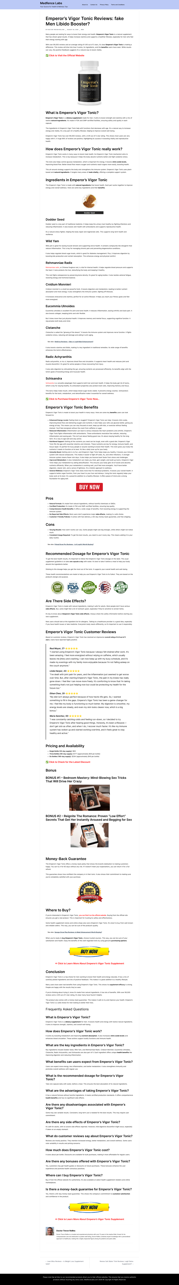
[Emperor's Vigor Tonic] (89, 83)
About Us (85, 4)
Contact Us (93, 4)
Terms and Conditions (118, 4)
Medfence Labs (51, 3)
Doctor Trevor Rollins (56, 29)
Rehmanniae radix (52, 267)
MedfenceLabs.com (91, 1280)
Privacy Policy (104, 4)
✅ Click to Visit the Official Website (65, 55)
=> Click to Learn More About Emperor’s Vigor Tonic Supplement (89, 963)
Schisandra (50, 383)
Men (82, 29)
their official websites (100, 1277)
